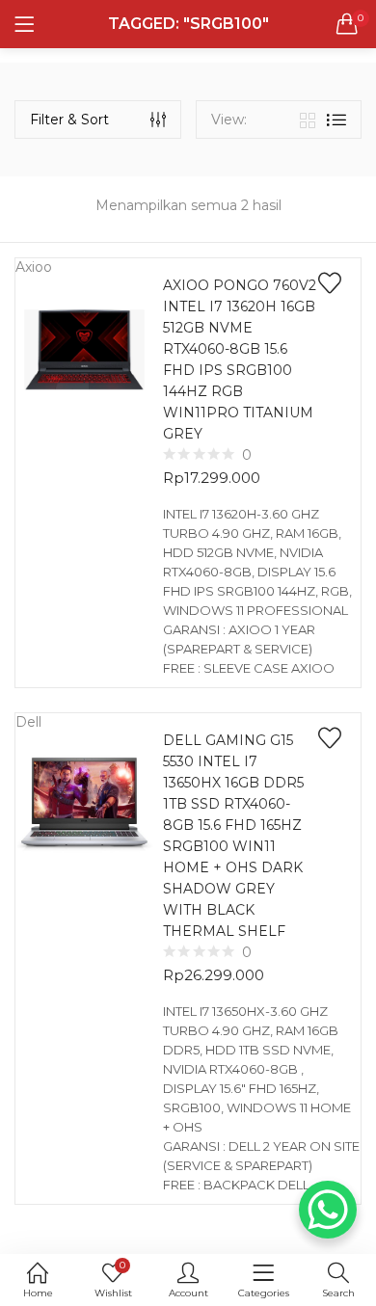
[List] (336, 120)
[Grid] (307, 119)
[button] (347, 24)
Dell (28, 722)
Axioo (33, 267)
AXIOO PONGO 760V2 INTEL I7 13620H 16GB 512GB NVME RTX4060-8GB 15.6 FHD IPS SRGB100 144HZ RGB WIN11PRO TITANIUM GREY (239, 359)
